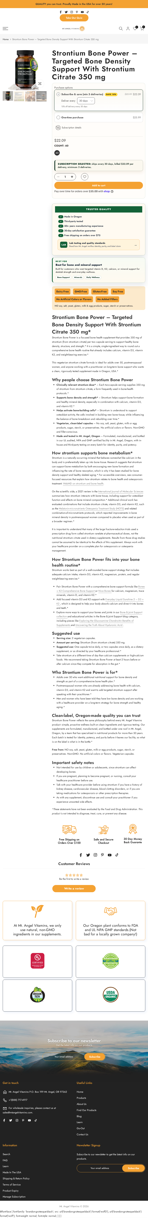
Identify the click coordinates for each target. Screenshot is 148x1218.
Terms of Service (12, 1184)
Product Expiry (10, 1190)
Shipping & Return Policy (16, 1178)
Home (6, 39)
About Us (81, 1104)
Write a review (74, 888)
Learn (79, 1122)
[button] (98, 117)
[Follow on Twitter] (66, 12)
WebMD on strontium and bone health (83, 483)
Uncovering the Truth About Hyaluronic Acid (99, 625)
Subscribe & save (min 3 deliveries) (88, 94)
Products (81, 1098)
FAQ (5, 1160)
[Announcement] (74, 4)
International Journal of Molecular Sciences (120, 491)
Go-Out (80, 1128)
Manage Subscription (14, 1196)
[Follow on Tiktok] (87, 12)
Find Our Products (86, 1110)
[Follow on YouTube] (82, 12)
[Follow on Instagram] (71, 12)
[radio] (58, 94)
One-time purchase (72, 117)
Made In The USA (12, 1172)
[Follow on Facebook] (60, 12)
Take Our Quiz (74, 18)
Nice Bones (105, 591)
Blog (79, 1116)
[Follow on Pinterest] (77, 12)
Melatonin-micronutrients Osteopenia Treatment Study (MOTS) (91, 508)
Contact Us (82, 1134)
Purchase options (63, 87)
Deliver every (69, 100)
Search (6, 1154)
